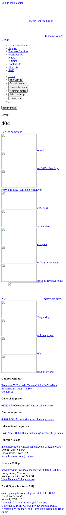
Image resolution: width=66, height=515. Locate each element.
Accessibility (8, 508)
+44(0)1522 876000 (12, 433)
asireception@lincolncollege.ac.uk (20, 493)
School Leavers (18, 83)
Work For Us (15, 54)
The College (16, 79)
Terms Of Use (24, 505)
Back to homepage (11, 131)
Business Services (18, 51)
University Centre (18, 87)
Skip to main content (12, 2)
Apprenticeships (18, 90)
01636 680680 (53, 469)
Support (12, 48)
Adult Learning (17, 94)
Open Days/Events (18, 45)
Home (11, 76)
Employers (15, 98)
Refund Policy (49, 505)
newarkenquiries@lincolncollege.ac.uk (23, 469)
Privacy (36, 505)
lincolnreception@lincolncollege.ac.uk (22, 446)
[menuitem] (36, 45)
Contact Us (14, 63)
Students (13, 67)
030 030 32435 (10, 419)
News (11, 57)
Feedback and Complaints (31, 508)
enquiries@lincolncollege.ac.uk (35, 405)
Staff (11, 70)
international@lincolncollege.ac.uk (43, 433)
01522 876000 (9, 405)
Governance (8, 505)
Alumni (12, 60)
